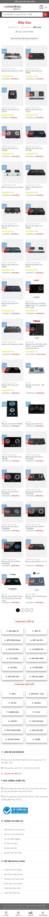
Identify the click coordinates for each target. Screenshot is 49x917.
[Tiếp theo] (31, 610)
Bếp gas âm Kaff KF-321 (34, 424)
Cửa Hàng (26, 27)
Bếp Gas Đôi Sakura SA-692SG (10, 305)
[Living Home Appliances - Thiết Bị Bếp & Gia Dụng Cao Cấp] (13, 7)
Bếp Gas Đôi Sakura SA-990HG (34, 72)
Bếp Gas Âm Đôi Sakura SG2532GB (34, 493)
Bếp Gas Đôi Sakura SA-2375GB (34, 149)
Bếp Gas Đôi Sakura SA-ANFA (12, 71)
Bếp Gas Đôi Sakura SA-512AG (10, 227)
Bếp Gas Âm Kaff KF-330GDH (12, 424)
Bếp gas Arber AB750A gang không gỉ (36, 597)
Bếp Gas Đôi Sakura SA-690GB (34, 227)
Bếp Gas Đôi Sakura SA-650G (12, 344)
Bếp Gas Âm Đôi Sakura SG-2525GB (12, 458)
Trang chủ (13, 27)
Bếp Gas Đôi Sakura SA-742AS (34, 111)
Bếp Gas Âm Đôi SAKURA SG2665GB (11, 562)
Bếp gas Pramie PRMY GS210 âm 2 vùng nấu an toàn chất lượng (12, 598)
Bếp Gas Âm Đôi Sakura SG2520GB (34, 458)
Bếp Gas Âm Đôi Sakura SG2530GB (10, 493)
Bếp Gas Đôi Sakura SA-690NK (10, 266)
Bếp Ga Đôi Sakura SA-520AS (12, 187)
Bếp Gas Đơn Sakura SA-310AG (11, 111)
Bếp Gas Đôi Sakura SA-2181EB (10, 149)
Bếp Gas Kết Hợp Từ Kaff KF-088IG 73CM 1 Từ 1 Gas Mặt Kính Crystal (36, 306)
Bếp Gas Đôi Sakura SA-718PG (10, 386)
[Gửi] (45, 14)
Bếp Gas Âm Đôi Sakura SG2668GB (10, 528)
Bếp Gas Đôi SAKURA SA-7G (36, 562)
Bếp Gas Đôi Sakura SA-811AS (34, 266)
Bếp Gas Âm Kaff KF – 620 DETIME (35, 386)
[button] (41, 7)
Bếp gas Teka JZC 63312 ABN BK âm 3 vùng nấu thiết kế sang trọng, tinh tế (36, 346)
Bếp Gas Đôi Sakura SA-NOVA (34, 188)
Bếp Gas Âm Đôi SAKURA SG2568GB (35, 528)
